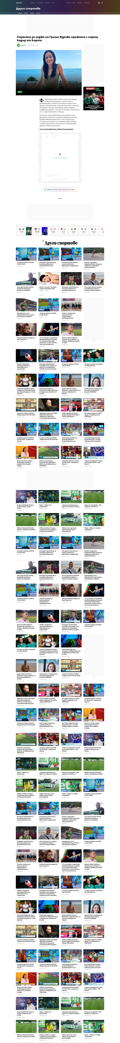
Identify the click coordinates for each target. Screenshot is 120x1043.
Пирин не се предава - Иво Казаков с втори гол (92, 505)
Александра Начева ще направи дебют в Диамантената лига (69, 439)
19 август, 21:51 (65, 418)
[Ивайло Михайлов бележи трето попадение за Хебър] (26, 519)
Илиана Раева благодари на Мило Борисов (26, 338)
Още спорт (18, 6)
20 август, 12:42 (20, 416)
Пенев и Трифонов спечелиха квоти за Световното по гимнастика (23, 366)
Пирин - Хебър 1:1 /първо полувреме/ (92, 528)
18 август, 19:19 (87, 531)
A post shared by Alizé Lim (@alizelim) (60, 179)
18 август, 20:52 (87, 466)
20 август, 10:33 (43, 420)
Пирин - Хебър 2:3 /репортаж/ (45, 505)
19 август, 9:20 (87, 443)
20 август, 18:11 (87, 367)
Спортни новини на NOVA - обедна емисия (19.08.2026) (48, 438)
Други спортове (28, 8)
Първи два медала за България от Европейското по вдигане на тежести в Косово (48, 391)
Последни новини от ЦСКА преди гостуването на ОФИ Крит (93, 414)
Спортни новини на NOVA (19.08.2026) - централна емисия (25, 439)
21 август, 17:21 (65, 320)
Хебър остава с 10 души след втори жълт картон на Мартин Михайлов (48, 529)
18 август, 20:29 (42, 508)
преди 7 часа (19, 292)
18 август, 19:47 (42, 533)
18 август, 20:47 (20, 510)
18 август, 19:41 (65, 533)
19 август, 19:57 (20, 443)
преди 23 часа (20, 318)
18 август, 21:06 (65, 466)
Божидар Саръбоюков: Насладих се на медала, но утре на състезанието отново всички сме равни (47, 366)
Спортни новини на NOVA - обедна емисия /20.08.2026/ (26, 414)
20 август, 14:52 (87, 393)
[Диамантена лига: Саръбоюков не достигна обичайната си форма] (26, 304)
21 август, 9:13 (42, 346)
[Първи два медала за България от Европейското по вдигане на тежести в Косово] (48, 380)
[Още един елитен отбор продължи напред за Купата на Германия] (26, 278)
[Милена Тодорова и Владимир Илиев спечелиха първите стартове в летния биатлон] (93, 254)
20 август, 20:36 (20, 370)
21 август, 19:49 (42, 316)
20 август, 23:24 (65, 344)
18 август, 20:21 (65, 508)
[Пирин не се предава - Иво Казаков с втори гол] (93, 496)
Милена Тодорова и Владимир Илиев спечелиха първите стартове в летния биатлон (93, 265)
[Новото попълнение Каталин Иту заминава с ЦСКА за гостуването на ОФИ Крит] (48, 452)
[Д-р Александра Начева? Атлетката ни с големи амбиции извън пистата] (93, 429)
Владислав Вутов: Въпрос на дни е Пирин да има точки (25, 506)
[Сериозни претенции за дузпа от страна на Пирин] (71, 496)
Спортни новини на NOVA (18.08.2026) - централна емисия (70, 462)
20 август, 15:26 (42, 395)
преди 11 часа (87, 292)
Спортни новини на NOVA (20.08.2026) (70, 364)
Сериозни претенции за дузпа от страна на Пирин (70, 505)
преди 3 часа (19, 266)
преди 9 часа (64, 292)
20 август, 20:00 (43, 370)
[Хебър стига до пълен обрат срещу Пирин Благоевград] (71, 519)
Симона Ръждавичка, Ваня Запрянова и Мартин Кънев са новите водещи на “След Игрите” (26, 391)
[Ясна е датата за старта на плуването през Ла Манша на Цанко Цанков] (93, 278)
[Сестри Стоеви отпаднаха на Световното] (93, 355)
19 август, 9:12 (20, 467)
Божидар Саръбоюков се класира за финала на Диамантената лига (47, 264)
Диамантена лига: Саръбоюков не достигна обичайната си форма (25, 314)
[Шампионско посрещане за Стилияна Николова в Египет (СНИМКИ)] (93, 380)
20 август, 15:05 (65, 395)
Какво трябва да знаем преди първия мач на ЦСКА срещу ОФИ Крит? (70, 414)
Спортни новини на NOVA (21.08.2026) (47, 314)
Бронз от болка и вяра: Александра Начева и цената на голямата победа (24, 463)
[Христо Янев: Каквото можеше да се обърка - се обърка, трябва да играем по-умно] (71, 329)
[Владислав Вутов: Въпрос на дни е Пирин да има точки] (26, 496)
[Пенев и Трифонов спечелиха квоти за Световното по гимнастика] (26, 355)
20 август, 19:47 (65, 367)
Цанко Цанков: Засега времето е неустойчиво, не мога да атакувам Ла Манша (71, 391)
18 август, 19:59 (20, 531)
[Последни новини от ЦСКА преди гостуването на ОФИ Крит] (93, 404)
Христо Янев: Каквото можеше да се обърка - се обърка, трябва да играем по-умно (71, 340)
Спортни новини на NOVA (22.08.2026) (25, 263)
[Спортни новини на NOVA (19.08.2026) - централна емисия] (26, 429)
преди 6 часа (87, 269)
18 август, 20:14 (87, 508)
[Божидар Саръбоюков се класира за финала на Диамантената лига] (71, 278)
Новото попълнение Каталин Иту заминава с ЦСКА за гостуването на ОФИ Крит (47, 463)
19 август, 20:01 (87, 418)
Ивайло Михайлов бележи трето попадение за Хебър (26, 528)
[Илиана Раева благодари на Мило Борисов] (26, 329)
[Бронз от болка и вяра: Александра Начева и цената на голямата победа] (26, 452)
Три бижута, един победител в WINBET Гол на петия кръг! (94, 107)
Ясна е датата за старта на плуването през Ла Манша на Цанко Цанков (93, 288)
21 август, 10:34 (20, 341)
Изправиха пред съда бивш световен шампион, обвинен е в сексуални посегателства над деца (48, 415)
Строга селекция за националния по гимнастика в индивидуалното (68, 315)
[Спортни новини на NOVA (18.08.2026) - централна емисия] (71, 452)
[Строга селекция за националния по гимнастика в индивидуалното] (71, 304)
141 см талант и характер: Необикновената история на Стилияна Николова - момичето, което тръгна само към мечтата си (48, 341)
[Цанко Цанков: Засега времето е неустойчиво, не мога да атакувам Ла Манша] (71, 380)
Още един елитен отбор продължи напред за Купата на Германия (25, 288)
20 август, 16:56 (20, 395)
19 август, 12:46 (65, 443)
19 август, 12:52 (42, 441)
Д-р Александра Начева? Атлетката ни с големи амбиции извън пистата (92, 439)
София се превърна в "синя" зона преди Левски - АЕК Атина (93, 462)
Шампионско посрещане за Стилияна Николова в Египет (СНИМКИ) (93, 390)
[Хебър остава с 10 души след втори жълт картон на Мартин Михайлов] (48, 519)
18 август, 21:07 (42, 467)
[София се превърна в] (93, 452)
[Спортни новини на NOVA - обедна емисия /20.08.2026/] (26, 404)
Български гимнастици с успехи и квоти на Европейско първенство (70, 264)
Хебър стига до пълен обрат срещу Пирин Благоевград (69, 529)
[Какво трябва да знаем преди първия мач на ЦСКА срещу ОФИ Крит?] (71, 404)
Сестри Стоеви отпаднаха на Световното (93, 364)
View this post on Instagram (60, 158)
